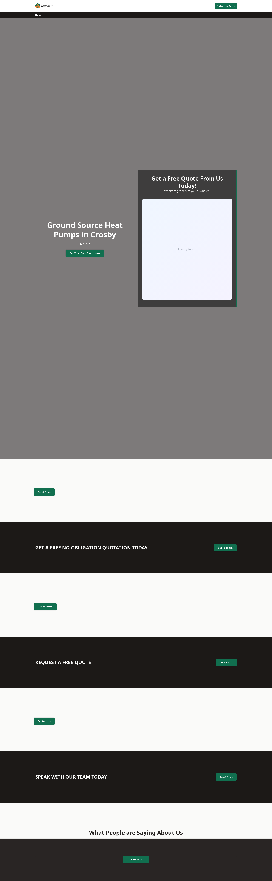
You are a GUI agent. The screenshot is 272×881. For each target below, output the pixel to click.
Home (38, 15)
